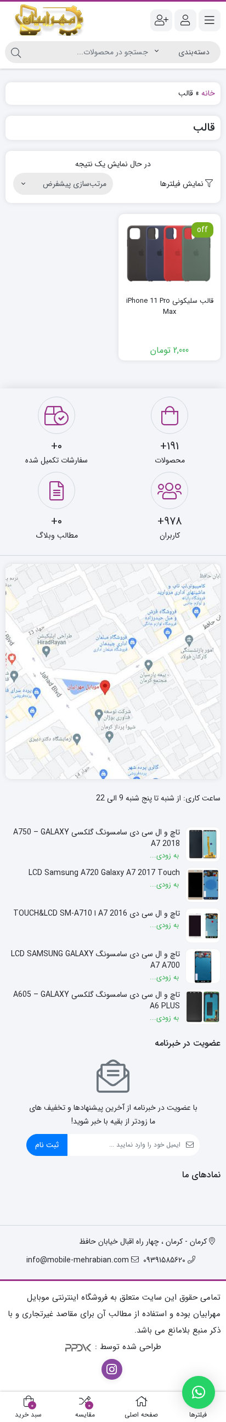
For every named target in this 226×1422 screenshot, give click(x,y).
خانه (208, 93)
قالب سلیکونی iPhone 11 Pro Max (169, 306)
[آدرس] (113, 671)
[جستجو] (16, 52)
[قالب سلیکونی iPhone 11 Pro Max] (169, 253)
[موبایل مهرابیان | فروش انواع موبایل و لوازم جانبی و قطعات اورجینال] (49, 20)
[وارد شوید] (185, 20)
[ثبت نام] (161, 20)
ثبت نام (47, 1145)
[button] (198, 1392)
